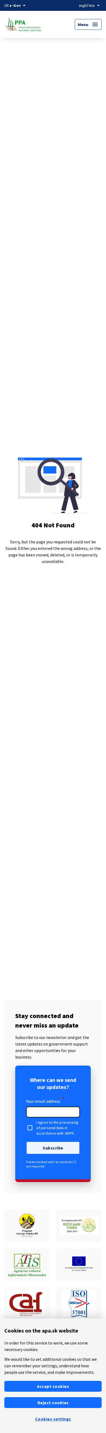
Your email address (46, 1100)
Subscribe (53, 1148)
